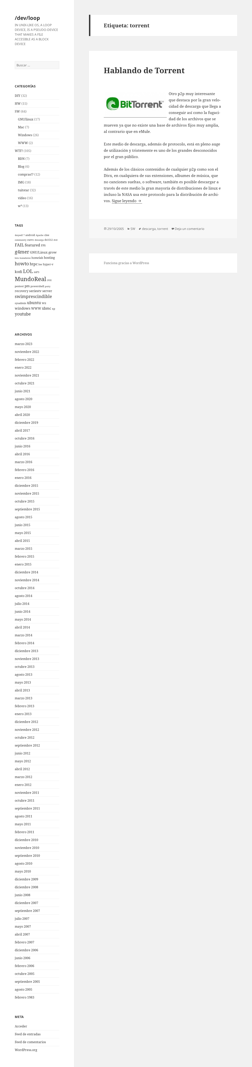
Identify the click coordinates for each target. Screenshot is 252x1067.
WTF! (19, 151)
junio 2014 (22, 611)
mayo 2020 (23, 407)
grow (52, 252)
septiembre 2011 (27, 808)
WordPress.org (26, 1050)
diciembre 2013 (26, 651)
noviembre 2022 (27, 352)
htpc (34, 264)
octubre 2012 (24, 737)
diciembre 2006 (26, 950)
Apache (40, 235)
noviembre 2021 (27, 375)
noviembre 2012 (27, 729)
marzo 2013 (23, 698)
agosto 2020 (23, 399)
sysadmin (20, 303)
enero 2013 (23, 714)
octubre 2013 (24, 666)
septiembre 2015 (27, 509)
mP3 (36, 272)
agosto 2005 (23, 989)
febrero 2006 (24, 966)
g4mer (22, 251)
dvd (55, 240)
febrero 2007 (24, 942)
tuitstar (23, 190)
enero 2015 (23, 564)
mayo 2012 (23, 761)
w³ (20, 206)
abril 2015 (22, 541)
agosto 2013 (23, 674)
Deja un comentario (189, 229)
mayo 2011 (23, 824)
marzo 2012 (23, 777)
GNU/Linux (39, 252)
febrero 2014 (24, 643)
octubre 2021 (24, 383)
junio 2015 (22, 525)
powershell (37, 286)
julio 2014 (22, 604)
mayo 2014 (23, 619)
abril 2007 (22, 934)
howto (22, 263)
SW (17, 111)
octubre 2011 (24, 800)
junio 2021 (22, 391)
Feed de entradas (28, 1034)
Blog (21, 166)
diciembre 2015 (26, 485)
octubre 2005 (24, 974)
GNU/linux (25, 119)
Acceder (21, 1026)
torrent (162, 229)
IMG (21, 182)
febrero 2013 (24, 706)
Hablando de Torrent (144, 70)
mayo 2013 (23, 682)
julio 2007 (22, 918)
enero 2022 (23, 367)
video (22, 198)
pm (27, 286)
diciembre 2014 (26, 572)
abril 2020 (22, 415)
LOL (28, 271)
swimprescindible (33, 296)
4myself (19, 235)
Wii (44, 303)
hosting (49, 257)
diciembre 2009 (26, 879)
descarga (39, 240)
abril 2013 (22, 690)
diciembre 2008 (26, 887)
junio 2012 (22, 753)
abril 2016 (22, 454)
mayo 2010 (23, 871)
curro (30, 240)
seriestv (35, 291)
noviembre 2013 (27, 659)
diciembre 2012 (26, 722)
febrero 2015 (24, 556)
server (47, 291)
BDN (21, 158)
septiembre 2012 (27, 745)
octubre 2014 (24, 588)
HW (18, 103)
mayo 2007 (23, 926)
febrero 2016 (24, 470)
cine (46, 235)
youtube (23, 314)
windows (22, 308)
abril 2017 (22, 430)
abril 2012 (22, 769)
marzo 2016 (23, 462)
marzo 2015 (23, 548)
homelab (37, 258)
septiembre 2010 (27, 855)
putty (47, 286)
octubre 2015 (24, 501)
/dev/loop (27, 17)
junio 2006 (22, 958)
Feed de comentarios (30, 1042)
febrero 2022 (24, 359)
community (20, 240)
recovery (21, 291)
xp (53, 308)
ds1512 (48, 240)
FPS (43, 245)
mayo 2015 (23, 533)
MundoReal (30, 279)
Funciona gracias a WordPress (126, 263)
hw (40, 264)
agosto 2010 (23, 863)
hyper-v (48, 264)
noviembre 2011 (27, 792)
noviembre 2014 (27, 580)
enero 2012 (23, 785)
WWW (23, 143)
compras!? (25, 174)
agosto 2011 (23, 816)
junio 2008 (22, 895)
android (30, 235)
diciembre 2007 (26, 903)
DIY (17, 95)
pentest (19, 286)
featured (32, 245)
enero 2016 (23, 478)
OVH (49, 280)
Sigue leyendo (127, 200)
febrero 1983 (24, 997)
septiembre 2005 (27, 981)
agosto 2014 (23, 596)
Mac (21, 127)
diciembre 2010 (26, 840)
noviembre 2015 (27, 493)
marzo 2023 (23, 344)
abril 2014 (22, 627)
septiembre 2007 (27, 911)
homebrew (25, 258)
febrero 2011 (24, 832)
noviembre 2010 (27, 848)
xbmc (46, 308)
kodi (18, 271)
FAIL (19, 245)
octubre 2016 (24, 438)
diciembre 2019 (26, 422)
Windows (25, 135)
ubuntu (34, 302)
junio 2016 (22, 446)
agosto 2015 (23, 517)
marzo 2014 (23, 635)
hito (17, 258)
